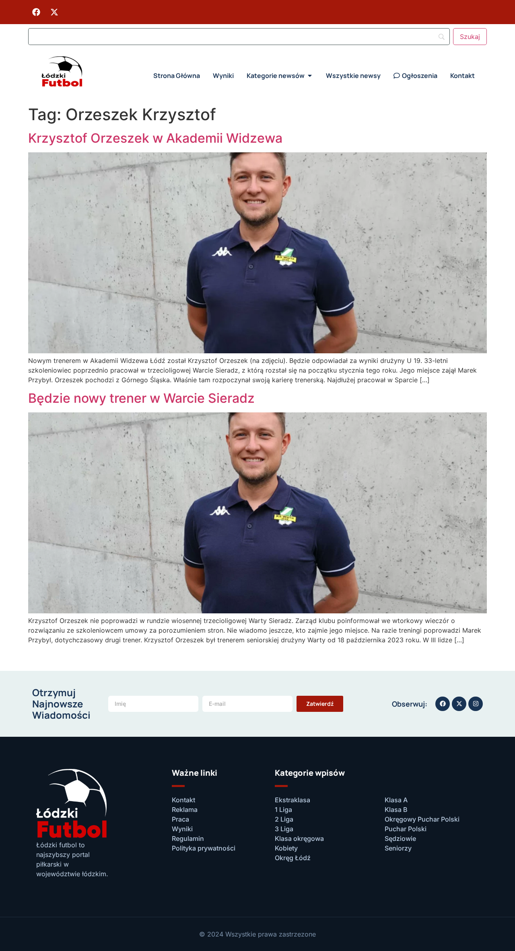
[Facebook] (36, 12)
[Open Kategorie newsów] (310, 75)
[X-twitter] (54, 12)
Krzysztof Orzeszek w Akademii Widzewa (155, 138)
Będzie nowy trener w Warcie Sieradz (141, 398)
